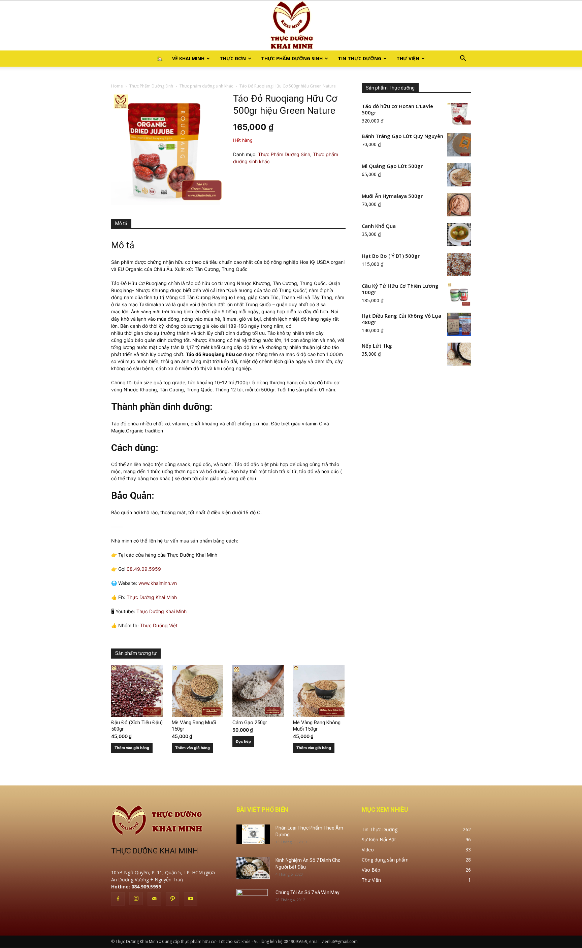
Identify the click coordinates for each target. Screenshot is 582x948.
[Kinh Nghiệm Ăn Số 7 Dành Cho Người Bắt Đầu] (253, 868)
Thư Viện (407, 58)
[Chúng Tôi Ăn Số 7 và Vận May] (252, 901)
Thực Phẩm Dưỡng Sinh (292, 58)
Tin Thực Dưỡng (359, 58)
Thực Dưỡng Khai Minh (152, 597)
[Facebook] (118, 899)
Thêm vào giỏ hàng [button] (132, 747)
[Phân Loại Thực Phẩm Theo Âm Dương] (253, 833)
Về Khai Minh (188, 58)
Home (117, 86)
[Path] (172, 899)
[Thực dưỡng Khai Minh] (291, 25)
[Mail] (154, 899)
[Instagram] (136, 898)
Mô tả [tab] (121, 223)
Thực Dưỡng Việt (158, 625)
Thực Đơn (233, 58)
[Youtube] (190, 899)
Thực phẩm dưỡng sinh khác (206, 86)
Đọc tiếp (243, 741)
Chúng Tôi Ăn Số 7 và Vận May (308, 892)
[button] (463, 59)
